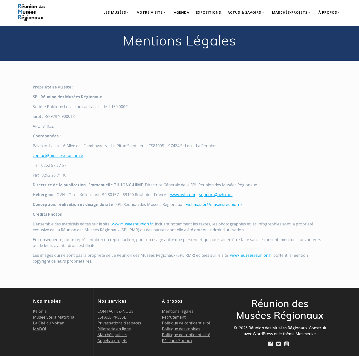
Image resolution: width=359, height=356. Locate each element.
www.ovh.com (182, 194)
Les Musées (115, 12)
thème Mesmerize (299, 333)
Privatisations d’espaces (119, 323)
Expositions (208, 12)
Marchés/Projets (289, 12)
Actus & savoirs (244, 12)
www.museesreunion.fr (132, 224)
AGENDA (181, 12)
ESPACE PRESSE (111, 317)
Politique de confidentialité (186, 323)
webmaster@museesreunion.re (214, 204)
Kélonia (40, 311)
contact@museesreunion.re (58, 155)
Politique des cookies (181, 329)
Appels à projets (112, 340)
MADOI (39, 329)
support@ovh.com (215, 194)
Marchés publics (112, 334)
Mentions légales (177, 311)
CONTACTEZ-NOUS (115, 311)
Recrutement (174, 317)
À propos (327, 12)
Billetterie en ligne (114, 329)
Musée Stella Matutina (53, 317)
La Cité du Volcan (48, 323)
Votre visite (150, 12)
